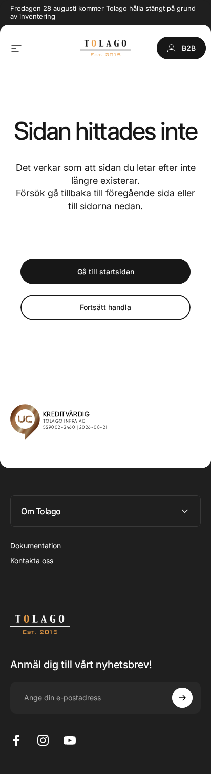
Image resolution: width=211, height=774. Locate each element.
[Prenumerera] (182, 698)
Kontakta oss (31, 560)
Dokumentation (35, 545)
